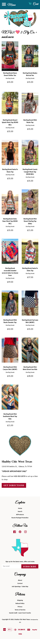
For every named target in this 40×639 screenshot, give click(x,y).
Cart (35, 4)
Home (20, 508)
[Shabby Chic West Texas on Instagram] (25, 532)
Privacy (20, 607)
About (20, 580)
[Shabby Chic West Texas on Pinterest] (20, 532)
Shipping (20, 600)
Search (20, 511)
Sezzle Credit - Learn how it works (20, 613)
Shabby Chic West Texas (22, 619)
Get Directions (14, 485)
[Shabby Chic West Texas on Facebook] (14, 532)
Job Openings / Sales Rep (20, 586)
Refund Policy (20, 603)
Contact (20, 583)
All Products (20, 514)
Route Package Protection (20, 518)
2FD (20, 622)
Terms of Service (20, 610)
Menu (11, 5)
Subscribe (29, 566)
